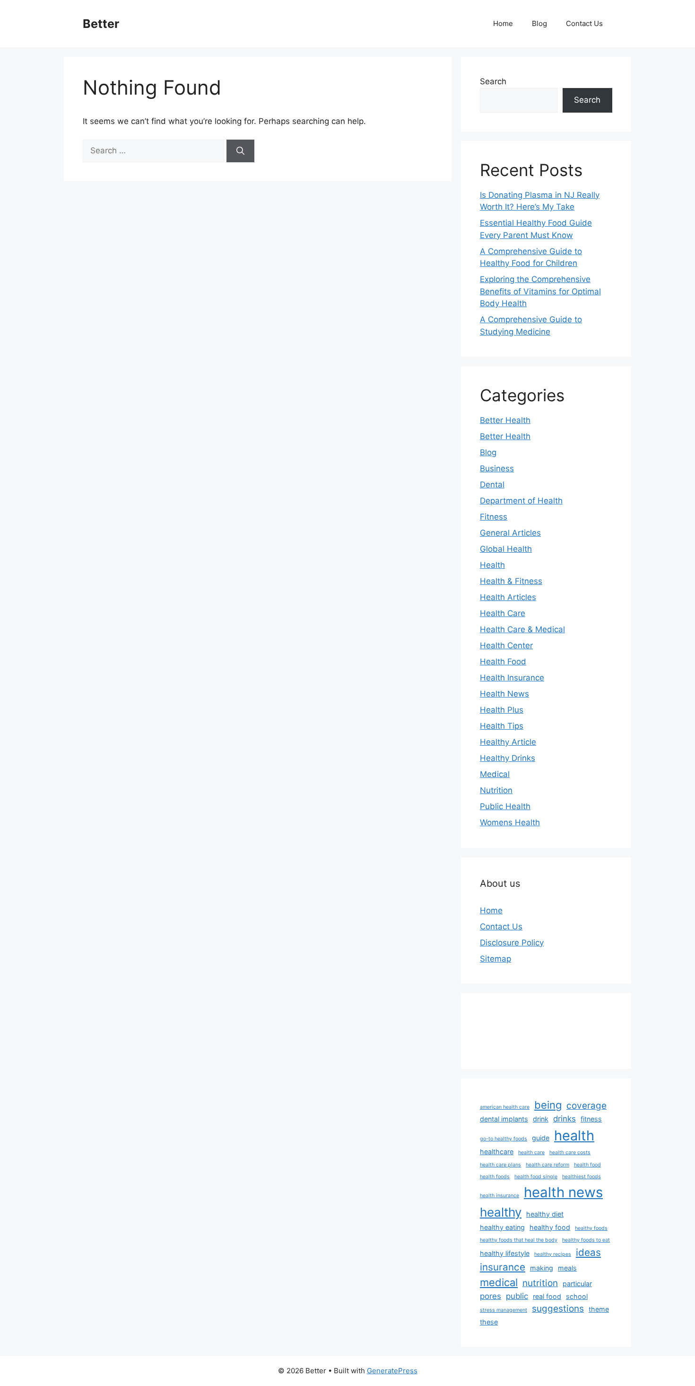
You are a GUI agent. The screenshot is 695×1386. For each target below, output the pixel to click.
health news (563, 1192)
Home (503, 23)
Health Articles (508, 597)
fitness (591, 1119)
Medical (495, 774)
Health (492, 565)
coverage (586, 1105)
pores (490, 1296)
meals (567, 1268)
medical (499, 1282)
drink (540, 1119)
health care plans (500, 1165)
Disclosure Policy (512, 942)
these (489, 1322)
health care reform (547, 1165)
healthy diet (545, 1214)
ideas (588, 1252)
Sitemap (495, 958)
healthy (500, 1212)
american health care (505, 1107)
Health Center (506, 645)
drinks (564, 1118)
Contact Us (584, 23)
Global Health (506, 549)
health (574, 1135)
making (541, 1268)
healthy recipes (552, 1254)
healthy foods (591, 1228)
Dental (492, 484)
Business (497, 468)
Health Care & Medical (522, 629)
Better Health (505, 420)
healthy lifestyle (505, 1253)
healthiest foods (581, 1177)
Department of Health (521, 500)
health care (531, 1152)
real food (547, 1296)
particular (577, 1284)
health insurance (499, 1195)
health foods (495, 1177)
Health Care (502, 613)
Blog (539, 23)
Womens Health (510, 822)
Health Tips (501, 726)
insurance (502, 1267)
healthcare (496, 1152)
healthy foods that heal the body (518, 1240)
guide (540, 1138)
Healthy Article (508, 742)
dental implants (504, 1119)
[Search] (240, 151)
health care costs (570, 1152)
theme (599, 1309)
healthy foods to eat (586, 1240)
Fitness (493, 516)
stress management (503, 1310)
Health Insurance (512, 677)
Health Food (503, 661)
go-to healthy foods (503, 1139)
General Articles (510, 533)
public (517, 1296)
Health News (504, 693)
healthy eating (502, 1227)
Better (101, 24)
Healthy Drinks (507, 758)
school (577, 1296)
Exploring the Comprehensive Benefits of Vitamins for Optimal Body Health (540, 291)
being (548, 1105)
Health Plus (501, 710)
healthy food (550, 1227)
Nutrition (496, 790)
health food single (535, 1177)
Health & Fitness (511, 581)
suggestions (558, 1308)
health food (587, 1165)
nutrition (540, 1283)
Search (493, 81)
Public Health (505, 806)
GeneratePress (392, 1370)
